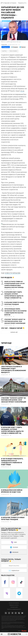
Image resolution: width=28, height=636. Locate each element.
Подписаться (15, 570)
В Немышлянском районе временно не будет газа (11, 491)
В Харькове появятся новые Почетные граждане (13, 518)
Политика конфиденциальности (14, 609)
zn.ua (22, 91)
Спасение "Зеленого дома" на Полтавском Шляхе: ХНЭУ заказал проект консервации (14, 321)
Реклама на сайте (14, 607)
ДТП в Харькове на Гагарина (8, 3)
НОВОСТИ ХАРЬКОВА (12, 273)
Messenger (15, 552)
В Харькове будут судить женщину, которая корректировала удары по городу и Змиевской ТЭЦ (12, 430)
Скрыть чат (14, 332)
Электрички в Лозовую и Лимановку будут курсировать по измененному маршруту (13, 369)
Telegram (15, 547)
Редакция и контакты (14, 605)
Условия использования (14, 602)
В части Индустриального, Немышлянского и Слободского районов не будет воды (12, 462)
